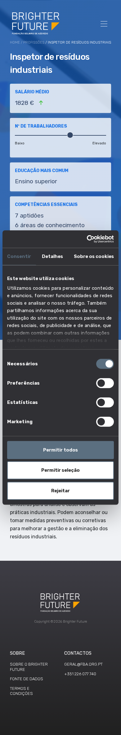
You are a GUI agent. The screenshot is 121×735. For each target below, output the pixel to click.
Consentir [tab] (19, 256)
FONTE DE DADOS (26, 678)
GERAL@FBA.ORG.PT (83, 664)
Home (15, 42)
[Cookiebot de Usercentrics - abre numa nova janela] (87, 239)
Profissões (33, 42)
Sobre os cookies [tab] (94, 256)
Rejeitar (60, 491)
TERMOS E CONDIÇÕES (21, 691)
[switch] (105, 383)
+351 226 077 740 (80, 674)
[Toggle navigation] (103, 23)
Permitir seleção (60, 470)
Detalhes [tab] (52, 256)
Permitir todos (60, 450)
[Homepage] (36, 23)
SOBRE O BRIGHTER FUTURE (29, 667)
